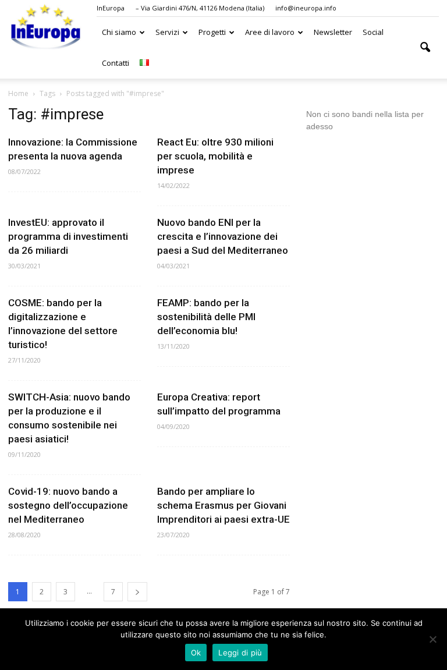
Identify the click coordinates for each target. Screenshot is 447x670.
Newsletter (333, 32)
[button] (425, 48)
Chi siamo (119, 32)
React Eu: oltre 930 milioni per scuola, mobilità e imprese (215, 156)
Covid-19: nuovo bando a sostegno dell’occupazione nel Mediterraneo (68, 505)
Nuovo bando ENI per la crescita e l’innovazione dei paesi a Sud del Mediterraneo (222, 236)
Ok (196, 652)
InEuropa (111, 7)
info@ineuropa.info (305, 7)
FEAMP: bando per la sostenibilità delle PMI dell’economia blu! (206, 316)
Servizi (167, 32)
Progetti (212, 32)
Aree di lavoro (270, 32)
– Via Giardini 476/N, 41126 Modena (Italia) (200, 7)
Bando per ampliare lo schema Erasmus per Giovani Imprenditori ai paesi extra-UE (223, 505)
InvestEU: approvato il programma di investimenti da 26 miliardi (68, 236)
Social (373, 32)
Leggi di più (240, 652)
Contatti (115, 63)
